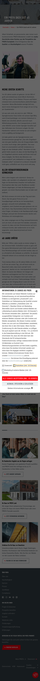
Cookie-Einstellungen (15, 361)
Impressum (6, 358)
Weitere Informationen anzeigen (19, 388)
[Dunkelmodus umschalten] (36, 291)
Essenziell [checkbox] (8, 366)
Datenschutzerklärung (16, 356)
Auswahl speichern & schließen (20, 383)
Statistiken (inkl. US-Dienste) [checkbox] (26, 366)
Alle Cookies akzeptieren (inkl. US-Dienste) (20, 378)
